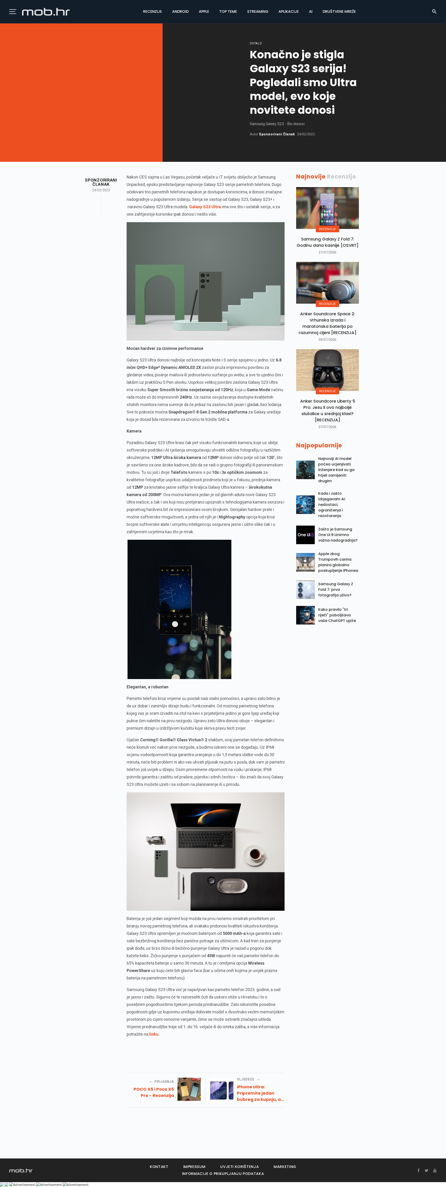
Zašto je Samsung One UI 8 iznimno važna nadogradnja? (337, 535)
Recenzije (152, 11)
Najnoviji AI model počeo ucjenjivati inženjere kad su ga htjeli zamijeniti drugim (336, 470)
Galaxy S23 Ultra (205, 206)
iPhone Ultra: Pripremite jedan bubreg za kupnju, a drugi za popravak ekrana (259, 1093)
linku (153, 1034)
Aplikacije (289, 11)
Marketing (285, 1166)
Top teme (228, 11)
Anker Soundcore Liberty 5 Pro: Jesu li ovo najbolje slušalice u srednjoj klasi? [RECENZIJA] (327, 410)
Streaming (257, 11)
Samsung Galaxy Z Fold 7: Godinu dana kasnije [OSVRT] (328, 242)
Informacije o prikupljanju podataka (223, 1173)
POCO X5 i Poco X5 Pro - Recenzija (154, 1092)
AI (310, 11)
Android (180, 11)
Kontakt (159, 1166)
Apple (204, 11)
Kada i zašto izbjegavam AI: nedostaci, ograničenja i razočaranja (332, 504)
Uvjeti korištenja (239, 1166)
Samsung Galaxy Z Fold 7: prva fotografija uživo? (335, 589)
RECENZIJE (327, 229)
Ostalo (256, 43)
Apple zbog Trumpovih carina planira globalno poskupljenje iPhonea (338, 562)
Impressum (194, 1166)
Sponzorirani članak (277, 134)
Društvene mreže (339, 11)
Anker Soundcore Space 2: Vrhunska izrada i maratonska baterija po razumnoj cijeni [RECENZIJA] (328, 323)
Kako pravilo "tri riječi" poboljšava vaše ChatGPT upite (337, 615)
